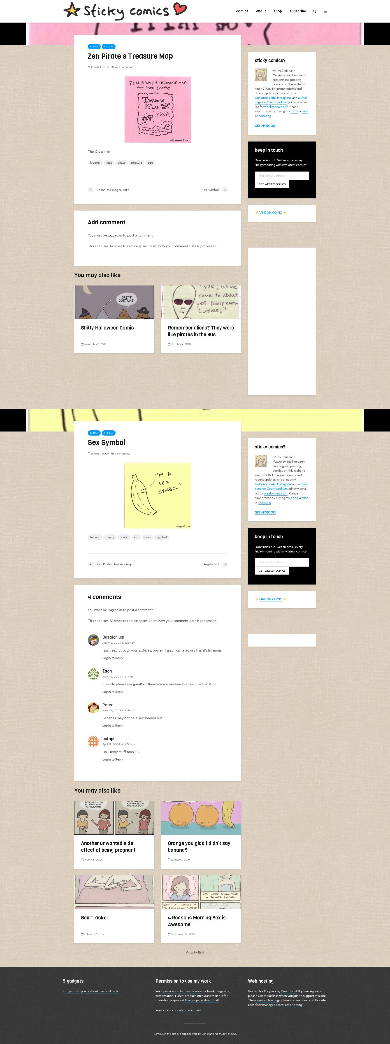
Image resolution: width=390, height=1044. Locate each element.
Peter (107, 705)
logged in (115, 235)
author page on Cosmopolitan (281, 100)
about (261, 11)
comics (242, 11)
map (109, 162)
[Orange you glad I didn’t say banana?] (201, 817)
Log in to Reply (112, 658)
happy (110, 537)
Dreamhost (289, 991)
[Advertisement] (282, 321)
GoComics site (265, 98)
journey (95, 162)
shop (278, 11)
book (294, 111)
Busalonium (113, 637)
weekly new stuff (276, 107)
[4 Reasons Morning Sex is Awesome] (201, 892)
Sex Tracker (94, 917)
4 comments (122, 453)
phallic (124, 537)
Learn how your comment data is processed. (183, 246)
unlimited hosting (266, 1000)
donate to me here (187, 1010)
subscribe (298, 11)
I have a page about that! (202, 1000)
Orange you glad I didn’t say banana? (199, 846)
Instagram (284, 98)
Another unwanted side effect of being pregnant (108, 846)
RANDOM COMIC (270, 213)
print (305, 111)
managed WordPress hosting (282, 1005)
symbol (161, 537)
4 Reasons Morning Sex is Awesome (197, 921)
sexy (147, 537)
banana (95, 537)
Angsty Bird (195, 952)
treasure (136, 162)
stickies (108, 46)
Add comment (124, 67)
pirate (121, 162)
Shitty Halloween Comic (107, 328)
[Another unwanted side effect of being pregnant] (114, 817)
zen (150, 162)
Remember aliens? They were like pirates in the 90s (201, 331)
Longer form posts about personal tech (90, 991)
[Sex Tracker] (114, 892)
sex (136, 537)
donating (264, 116)
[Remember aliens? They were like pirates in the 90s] (201, 302)
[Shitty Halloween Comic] (114, 302)
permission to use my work (182, 991)
